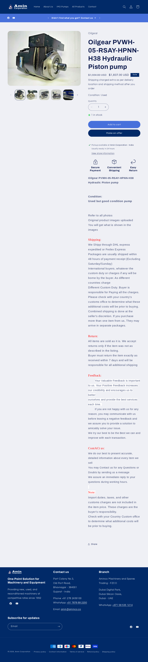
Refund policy (93, 652)
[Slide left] (11, 95)
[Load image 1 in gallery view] (20, 95)
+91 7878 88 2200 (77, 602)
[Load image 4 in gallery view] (56, 95)
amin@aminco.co (71, 609)
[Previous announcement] (48, 18)
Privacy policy (40, 652)
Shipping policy (108, 652)
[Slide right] (77, 95)
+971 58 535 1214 (122, 605)
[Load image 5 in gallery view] (68, 95)
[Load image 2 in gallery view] (32, 95)
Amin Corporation (22, 651)
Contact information (58, 652)
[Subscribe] (58, 626)
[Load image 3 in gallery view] (44, 95)
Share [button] (94, 544)
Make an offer (114, 133)
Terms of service (77, 652)
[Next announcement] (100, 18)
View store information (102, 153)
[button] (124, 6)
